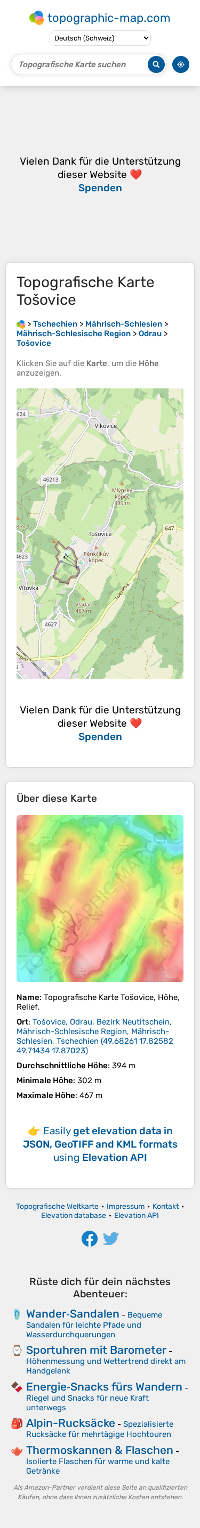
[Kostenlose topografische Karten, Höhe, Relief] (21, 324)
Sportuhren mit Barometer (96, 1349)
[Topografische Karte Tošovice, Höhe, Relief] (100, 898)
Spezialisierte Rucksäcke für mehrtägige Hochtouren (99, 1429)
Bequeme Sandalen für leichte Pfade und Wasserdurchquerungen (94, 1324)
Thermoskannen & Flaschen (99, 1450)
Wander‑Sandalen (72, 1313)
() (95, 1036)
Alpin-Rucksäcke (70, 1422)
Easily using (100, 1144)
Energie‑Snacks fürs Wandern (104, 1386)
